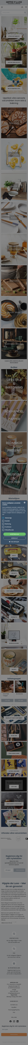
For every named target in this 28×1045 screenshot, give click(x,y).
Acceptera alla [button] (14, 534)
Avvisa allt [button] (14, 538)
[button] (14, 542)
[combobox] (24, 502)
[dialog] (14, 522)
